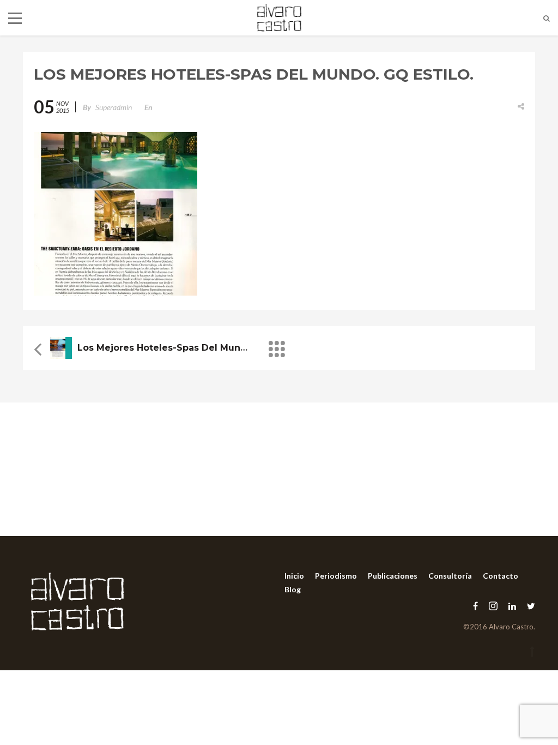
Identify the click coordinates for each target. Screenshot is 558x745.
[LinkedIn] (512, 606)
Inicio (294, 575)
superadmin (113, 107)
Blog (292, 589)
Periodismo (336, 575)
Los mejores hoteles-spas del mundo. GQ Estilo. (190, 348)
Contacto (500, 575)
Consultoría (450, 575)
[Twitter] (528, 606)
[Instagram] (493, 606)
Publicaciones (392, 575)
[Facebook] (475, 606)
